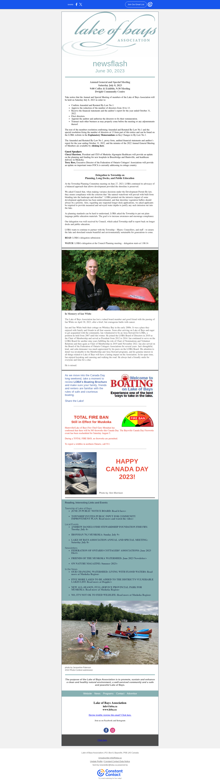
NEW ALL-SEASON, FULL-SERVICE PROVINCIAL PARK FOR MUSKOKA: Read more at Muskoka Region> (106, 588)
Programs (108, 693)
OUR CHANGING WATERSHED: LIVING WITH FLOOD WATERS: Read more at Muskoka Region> (112, 573)
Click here (102, 740)
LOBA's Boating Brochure (90, 381)
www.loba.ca (110, 709)
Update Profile (96, 761)
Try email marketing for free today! (110, 778)
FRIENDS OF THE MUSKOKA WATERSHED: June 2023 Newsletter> (109, 558)
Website (87, 693)
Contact (120, 693)
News (97, 693)
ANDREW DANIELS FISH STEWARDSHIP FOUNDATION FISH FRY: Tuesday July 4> (109, 528)
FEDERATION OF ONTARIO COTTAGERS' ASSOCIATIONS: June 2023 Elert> (111, 552)
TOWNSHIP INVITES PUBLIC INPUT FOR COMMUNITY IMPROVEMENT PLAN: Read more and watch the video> (103, 517)
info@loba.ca (110, 706)
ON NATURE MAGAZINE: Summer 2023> (94, 563)
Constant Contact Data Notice (117, 761)
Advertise (132, 693)
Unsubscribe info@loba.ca (110, 758)
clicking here (98, 145)
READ (68, 237)
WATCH (69, 243)
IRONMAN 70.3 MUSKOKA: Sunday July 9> (95, 534)
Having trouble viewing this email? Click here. (110, 714)
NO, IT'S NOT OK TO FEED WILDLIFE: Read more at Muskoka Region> (111, 595)
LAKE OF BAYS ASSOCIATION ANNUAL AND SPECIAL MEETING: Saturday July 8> (109, 541)
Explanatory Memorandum (101, 135)
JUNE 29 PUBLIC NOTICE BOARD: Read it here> (98, 511)
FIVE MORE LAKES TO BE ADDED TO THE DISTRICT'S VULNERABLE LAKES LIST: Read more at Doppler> (112, 581)
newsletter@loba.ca (108, 765)
